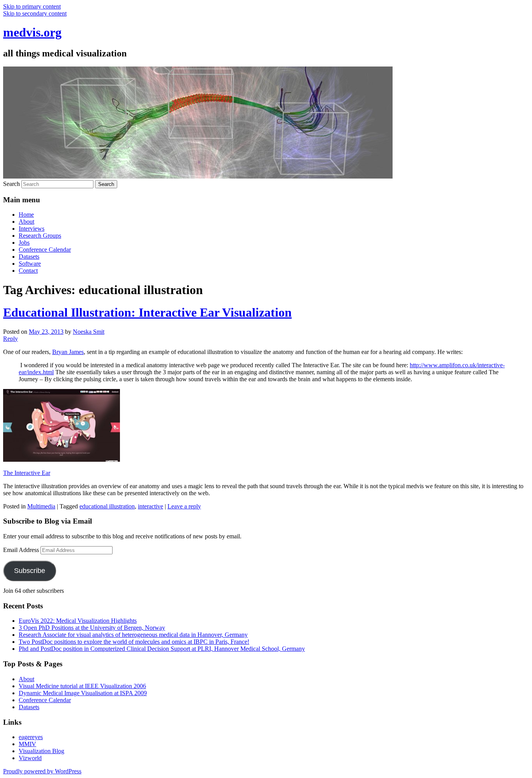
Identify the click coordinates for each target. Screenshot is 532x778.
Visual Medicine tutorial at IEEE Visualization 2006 (82, 686)
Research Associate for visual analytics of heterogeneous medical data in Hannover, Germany (133, 634)
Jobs (24, 242)
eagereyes (31, 737)
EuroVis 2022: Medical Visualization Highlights (78, 620)
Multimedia (41, 506)
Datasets (29, 256)
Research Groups (40, 235)
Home (26, 214)
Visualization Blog (41, 751)
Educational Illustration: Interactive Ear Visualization (147, 312)
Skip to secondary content (35, 13)
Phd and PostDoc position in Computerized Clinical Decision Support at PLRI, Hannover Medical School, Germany (162, 648)
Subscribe (29, 571)
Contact (28, 270)
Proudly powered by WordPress (42, 771)
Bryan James (68, 352)
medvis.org (32, 32)
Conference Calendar (45, 249)
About (26, 221)
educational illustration (107, 506)
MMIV (27, 744)
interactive (150, 506)
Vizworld (30, 758)
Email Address (22, 550)
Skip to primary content (32, 6)
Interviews (31, 228)
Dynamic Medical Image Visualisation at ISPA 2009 (83, 693)
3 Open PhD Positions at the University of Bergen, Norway (92, 627)
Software (30, 263)
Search (11, 183)
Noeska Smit (88, 331)
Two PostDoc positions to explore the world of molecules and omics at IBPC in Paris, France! (134, 641)
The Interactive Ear (26, 473)
